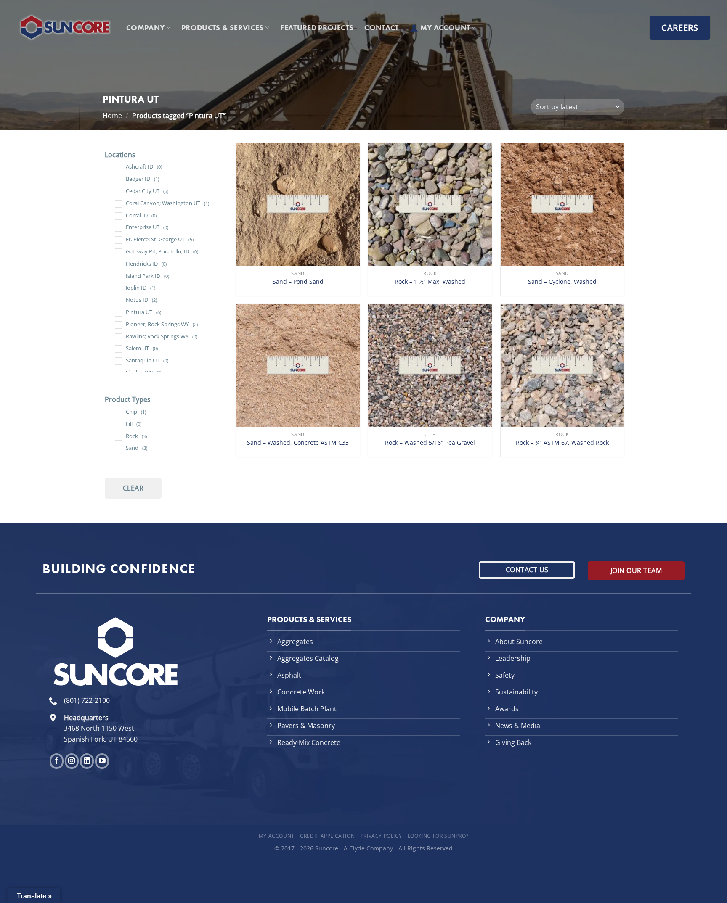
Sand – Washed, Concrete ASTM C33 (298, 442)
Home (112, 115)
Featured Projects (316, 27)
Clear (133, 488)
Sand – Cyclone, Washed (562, 281)
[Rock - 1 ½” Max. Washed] (430, 204)
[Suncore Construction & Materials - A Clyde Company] (65, 27)
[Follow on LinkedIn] (87, 761)
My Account (277, 836)
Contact (381, 27)
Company (145, 27)
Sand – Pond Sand (298, 281)
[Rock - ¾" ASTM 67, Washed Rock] (562, 365)
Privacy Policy (381, 836)
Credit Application (327, 836)
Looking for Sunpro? (438, 836)
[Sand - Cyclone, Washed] (562, 204)
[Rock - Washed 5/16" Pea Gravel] (430, 365)
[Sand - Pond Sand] (298, 204)
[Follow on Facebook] (57, 761)
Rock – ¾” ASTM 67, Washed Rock (562, 442)
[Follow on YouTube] (102, 761)
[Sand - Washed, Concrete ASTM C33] (298, 365)
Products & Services (222, 27)
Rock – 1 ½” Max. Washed (430, 281)
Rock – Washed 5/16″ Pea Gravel (430, 442)
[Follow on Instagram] (72, 761)
